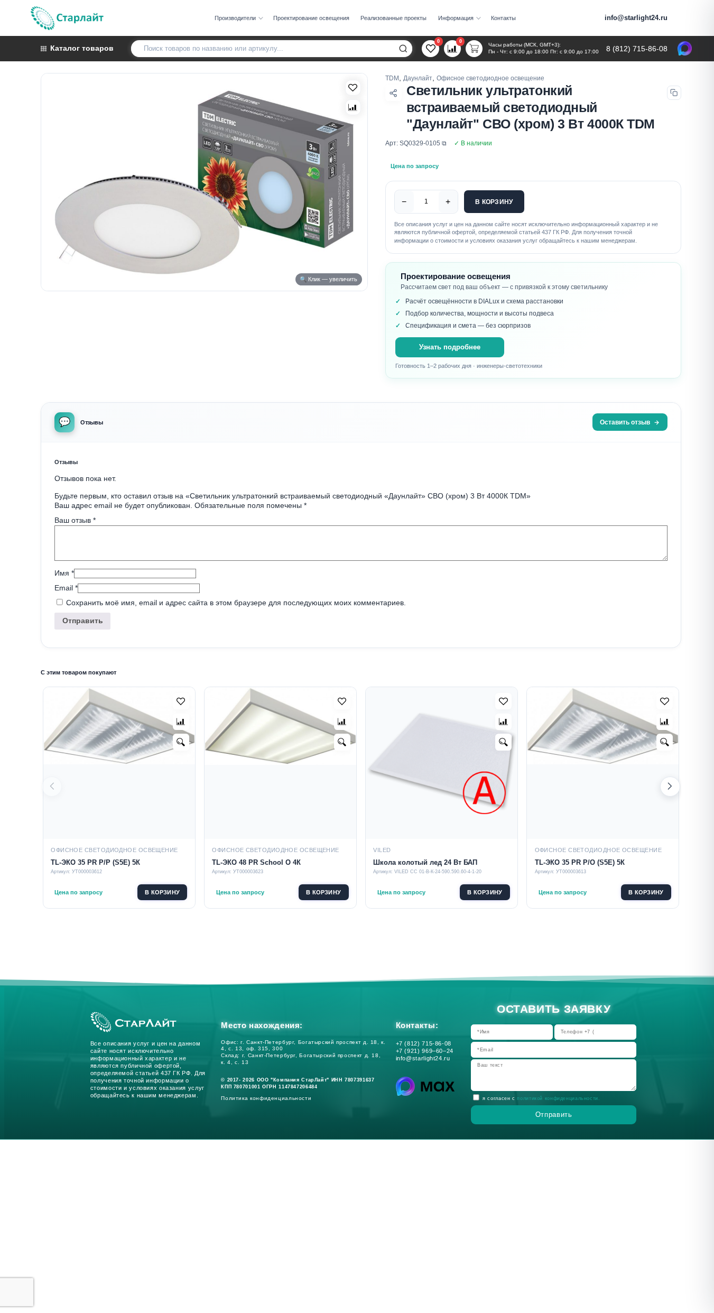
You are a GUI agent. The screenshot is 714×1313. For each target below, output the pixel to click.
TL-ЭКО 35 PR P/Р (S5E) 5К (95, 862)
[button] (670, 786)
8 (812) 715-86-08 (636, 49)
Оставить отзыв (625, 422)
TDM (392, 78)
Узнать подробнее (449, 347)
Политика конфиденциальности (268, 1098)
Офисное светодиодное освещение (490, 78)
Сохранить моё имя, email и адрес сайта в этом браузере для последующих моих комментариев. (236, 602)
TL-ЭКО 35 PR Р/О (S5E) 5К (580, 862)
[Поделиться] (393, 93)
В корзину (494, 201)
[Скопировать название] (674, 93)
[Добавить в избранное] (181, 701)
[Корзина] (474, 48)
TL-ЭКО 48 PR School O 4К (256, 862)
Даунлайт (417, 78)
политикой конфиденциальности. (558, 1099)
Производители (235, 18)
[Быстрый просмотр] (181, 742)
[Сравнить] (353, 107)
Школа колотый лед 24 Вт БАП (425, 862)
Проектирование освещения (311, 18)
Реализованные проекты (393, 18)
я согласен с (541, 1099)
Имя (64, 573)
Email (66, 588)
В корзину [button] (162, 892)
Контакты (503, 18)
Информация (456, 18)
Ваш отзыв (75, 520)
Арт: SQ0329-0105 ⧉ (416, 143)
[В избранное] (353, 88)
